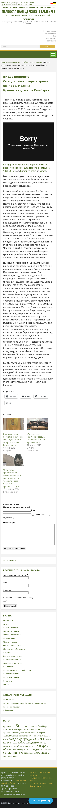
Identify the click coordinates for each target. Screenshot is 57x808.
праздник (35, 749)
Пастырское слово (11, 673)
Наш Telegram (38, 800)
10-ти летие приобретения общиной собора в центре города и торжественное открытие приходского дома (12, 478)
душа (31, 739)
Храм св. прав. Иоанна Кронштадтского (42, 784)
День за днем (9, 638)
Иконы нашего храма (12, 656)
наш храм (42, 746)
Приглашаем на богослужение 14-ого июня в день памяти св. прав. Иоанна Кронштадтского (13, 439)
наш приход (29, 746)
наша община (17, 746)
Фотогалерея (37, 732)
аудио (40, 735)
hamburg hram (28, 170)
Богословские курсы (12, 645)
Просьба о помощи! (11, 707)
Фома (27, 733)
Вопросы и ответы (11, 631)
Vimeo (43, 170)
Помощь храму (49, 31)
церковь (7, 756)
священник (10, 752)
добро (23, 739)
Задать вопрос (9, 560)
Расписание (51, 41)
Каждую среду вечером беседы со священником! (24, 703)
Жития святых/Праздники (14, 649)
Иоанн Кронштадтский (22, 729)
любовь (21, 742)
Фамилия (7, 590)
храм (39, 752)
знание (48, 739)
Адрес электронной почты (15, 575)
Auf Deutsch (8, 620)
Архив (6, 624)
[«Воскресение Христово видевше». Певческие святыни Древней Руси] (37, 424)
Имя (33, 510)
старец (27, 752)
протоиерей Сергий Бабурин (13, 782)
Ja (6, 600)
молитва (40, 742)
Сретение (28, 4)
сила (21, 752)
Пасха (42, 729)
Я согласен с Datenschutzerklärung (18, 597)
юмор (14, 756)
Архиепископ (9, 726)
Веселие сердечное (12, 627)
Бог (18, 725)
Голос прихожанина (12, 634)
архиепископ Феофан (28, 736)
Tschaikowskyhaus (8, 3)
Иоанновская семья (12, 659)
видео (14, 738)
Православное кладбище (11, 4)
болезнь (47, 736)
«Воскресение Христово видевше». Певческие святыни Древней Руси (36, 438)
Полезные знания (11, 677)
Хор (54, 36)
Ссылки (6, 684)
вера (5, 739)
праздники (47, 750)
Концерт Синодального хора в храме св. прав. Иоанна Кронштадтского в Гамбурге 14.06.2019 (26, 167)
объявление (11, 749)
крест (7, 742)
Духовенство (51, 38)
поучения (24, 750)
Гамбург (42, 726)
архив (15, 736)
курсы (13, 743)
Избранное (8, 652)
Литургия (36, 729)
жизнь (40, 739)
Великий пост (28, 726)
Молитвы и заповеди (12, 663)
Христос (8, 735)
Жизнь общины (10, 642)
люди (31, 742)
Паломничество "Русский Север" (17, 670)
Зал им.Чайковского (25, 3)
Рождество (19, 733)
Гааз (35, 726)
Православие (9, 732)
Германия (7, 729)
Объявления (50, 33)
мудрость (6, 746)
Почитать (7, 681)
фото (33, 753)
